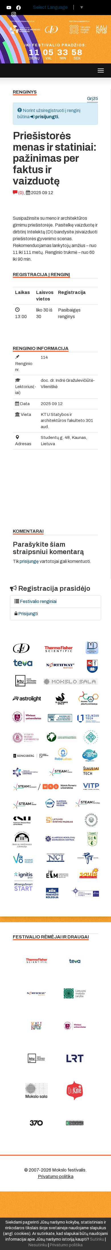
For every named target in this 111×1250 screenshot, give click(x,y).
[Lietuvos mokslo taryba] (74, 993)
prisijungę (29, 561)
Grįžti (92, 99)
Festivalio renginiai (38, 601)
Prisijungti (28, 613)
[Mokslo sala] (36, 1090)
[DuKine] (74, 1090)
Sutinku (97, 1239)
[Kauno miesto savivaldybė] (36, 1025)
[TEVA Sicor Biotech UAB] (74, 961)
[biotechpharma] (36, 993)
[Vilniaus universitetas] (74, 1025)
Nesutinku (37, 1245)
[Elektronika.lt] (74, 1123)
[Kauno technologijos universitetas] (36, 1058)
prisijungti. (46, 116)
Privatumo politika (55, 1176)
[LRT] (74, 1058)
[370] (36, 1123)
